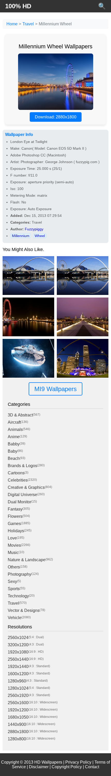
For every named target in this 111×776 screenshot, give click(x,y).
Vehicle (14, 617)
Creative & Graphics (26, 487)
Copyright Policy (67, 767)
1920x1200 (18, 710)
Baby (12, 451)
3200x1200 (18, 645)
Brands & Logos (22, 465)
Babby (14, 444)
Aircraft (14, 422)
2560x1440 (18, 659)
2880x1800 (18, 731)
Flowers (15, 516)
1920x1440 (18, 666)
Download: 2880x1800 (55, 117)
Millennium (20, 236)
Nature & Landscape (26, 560)
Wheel (40, 236)
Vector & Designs (23, 610)
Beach (14, 458)
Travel (28, 24)
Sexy (12, 581)
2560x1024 (18, 637)
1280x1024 (18, 688)
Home (12, 24)
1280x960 (17, 681)
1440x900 (17, 724)
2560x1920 (18, 695)
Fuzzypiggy (34, 229)
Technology (18, 596)
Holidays (16, 531)
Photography (19, 574)
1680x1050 (18, 717)
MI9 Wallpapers (55, 388)
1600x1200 (18, 674)
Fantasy (15, 509)
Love (12, 538)
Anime (14, 437)
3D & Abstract (20, 415)
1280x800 (17, 739)
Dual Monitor (19, 502)
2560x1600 (18, 703)
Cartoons (16, 473)
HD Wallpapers (48, 762)
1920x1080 (18, 652)
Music (13, 552)
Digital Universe (22, 494)
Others (14, 567)
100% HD (18, 6)
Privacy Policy (78, 762)
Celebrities (18, 480)
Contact (92, 767)
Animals (15, 429)
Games (14, 523)
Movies (14, 545)
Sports (14, 589)
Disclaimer (39, 767)
